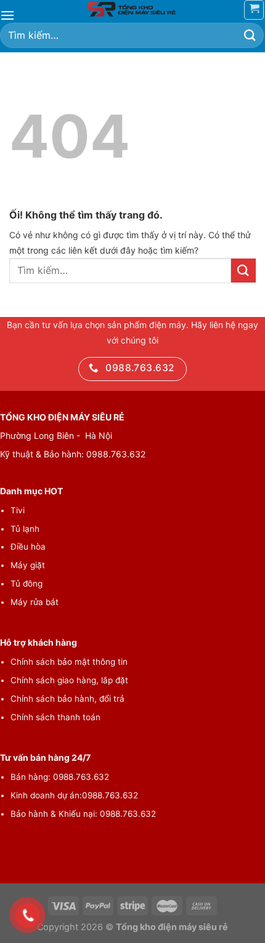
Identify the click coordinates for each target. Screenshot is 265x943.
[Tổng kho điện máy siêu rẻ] (132, 9)
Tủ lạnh (24, 529)
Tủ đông (26, 583)
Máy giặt (27, 565)
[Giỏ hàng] (254, 10)
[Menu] (7, 15)
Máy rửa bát (34, 602)
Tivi (17, 510)
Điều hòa (28, 547)
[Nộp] (250, 35)
